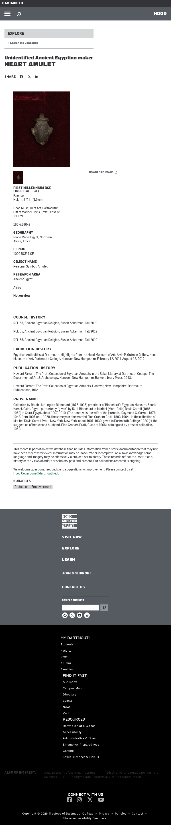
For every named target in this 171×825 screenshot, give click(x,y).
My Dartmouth (76, 638)
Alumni (66, 663)
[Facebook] (69, 799)
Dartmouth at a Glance (79, 726)
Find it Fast (75, 675)
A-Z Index (70, 682)
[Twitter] (90, 799)
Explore (16, 34)
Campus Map (72, 688)
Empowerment (41, 487)
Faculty (66, 651)
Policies (120, 813)
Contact (137, 813)
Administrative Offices (79, 738)
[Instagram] (79, 799)
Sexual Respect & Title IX (81, 757)
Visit (66, 713)
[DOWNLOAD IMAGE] (66, 129)
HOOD (160, 13)
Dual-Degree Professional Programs (70, 772)
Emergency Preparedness (81, 744)
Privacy (104, 813)
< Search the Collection (23, 43)
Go (104, 607)
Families (67, 669)
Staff (64, 657)
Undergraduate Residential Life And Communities (105, 777)
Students (67, 644)
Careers (68, 751)
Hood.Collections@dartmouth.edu (36, 473)
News (67, 707)
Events (68, 701)
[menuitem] (85, 653)
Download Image (101, 172)
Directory (69, 694)
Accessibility (72, 732)
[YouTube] (101, 799)
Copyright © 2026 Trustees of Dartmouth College (57, 813)
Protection (21, 487)
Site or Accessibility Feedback (84, 818)
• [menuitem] (96, 813)
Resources (74, 719)
